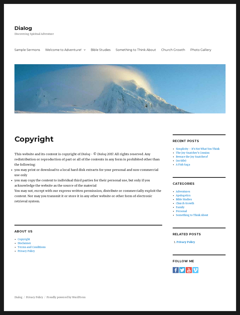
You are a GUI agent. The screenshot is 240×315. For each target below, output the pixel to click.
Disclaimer (24, 243)
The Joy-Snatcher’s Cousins (192, 152)
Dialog (23, 28)
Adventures (183, 191)
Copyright (24, 239)
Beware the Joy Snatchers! (192, 156)
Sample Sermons (27, 50)
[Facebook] (176, 269)
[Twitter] (182, 269)
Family (180, 207)
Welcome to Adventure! (63, 50)
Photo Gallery (200, 50)
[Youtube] (189, 269)
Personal (181, 211)
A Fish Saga (183, 164)
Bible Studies (100, 50)
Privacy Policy (26, 251)
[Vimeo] (195, 269)
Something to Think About (136, 50)
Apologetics (183, 195)
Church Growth (173, 50)
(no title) (181, 160)
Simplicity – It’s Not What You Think (198, 148)
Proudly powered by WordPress (66, 297)
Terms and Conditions (32, 247)
